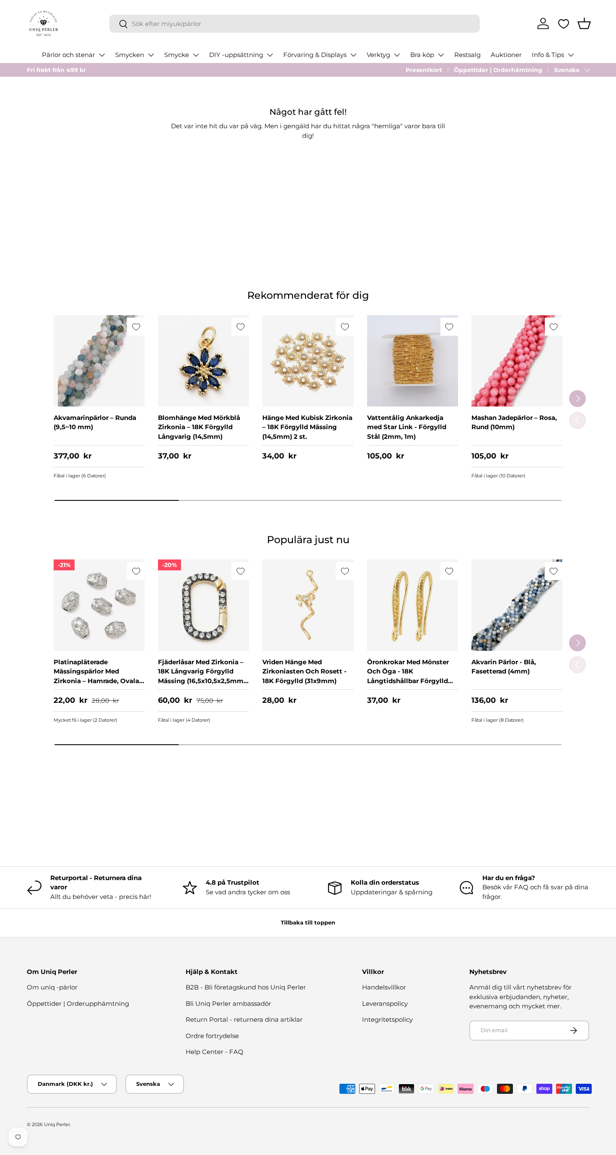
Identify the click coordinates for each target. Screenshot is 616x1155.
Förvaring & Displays (315, 55)
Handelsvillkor (384, 987)
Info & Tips (548, 55)
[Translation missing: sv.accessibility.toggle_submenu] (102, 55)
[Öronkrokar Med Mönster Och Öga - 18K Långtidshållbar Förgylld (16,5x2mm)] (412, 604)
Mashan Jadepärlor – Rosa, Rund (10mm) (514, 422)
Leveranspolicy (385, 1003)
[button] (584, 23)
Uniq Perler (57, 1124)
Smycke (176, 55)
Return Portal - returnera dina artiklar (244, 1019)
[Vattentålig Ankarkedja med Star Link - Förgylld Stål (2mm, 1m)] (412, 360)
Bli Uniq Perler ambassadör (228, 1003)
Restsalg (467, 55)
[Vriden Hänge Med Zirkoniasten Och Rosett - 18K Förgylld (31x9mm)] (307, 604)
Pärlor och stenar (68, 55)
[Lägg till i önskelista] (136, 327)
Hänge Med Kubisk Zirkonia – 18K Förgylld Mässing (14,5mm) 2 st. (307, 427)
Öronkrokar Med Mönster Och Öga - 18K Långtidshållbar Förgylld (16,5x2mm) (408, 676)
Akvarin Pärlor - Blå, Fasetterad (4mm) (503, 667)
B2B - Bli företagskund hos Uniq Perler (246, 987)
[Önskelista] (564, 24)
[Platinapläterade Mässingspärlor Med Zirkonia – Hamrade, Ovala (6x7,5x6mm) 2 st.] (99, 604)
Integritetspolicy (387, 1019)
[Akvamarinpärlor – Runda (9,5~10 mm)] (99, 360)
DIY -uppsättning (236, 55)
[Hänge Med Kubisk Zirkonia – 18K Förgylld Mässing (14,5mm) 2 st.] (307, 360)
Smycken (129, 55)
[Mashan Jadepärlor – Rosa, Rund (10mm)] (516, 360)
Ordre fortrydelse (212, 1036)
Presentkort (424, 70)
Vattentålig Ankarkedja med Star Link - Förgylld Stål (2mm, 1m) (406, 427)
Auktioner (506, 55)
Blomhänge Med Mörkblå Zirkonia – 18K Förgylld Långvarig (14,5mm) (199, 427)
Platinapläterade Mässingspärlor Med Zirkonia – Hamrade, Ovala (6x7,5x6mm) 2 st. (96, 676)
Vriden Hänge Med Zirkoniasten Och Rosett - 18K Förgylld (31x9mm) (304, 671)
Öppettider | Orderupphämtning (78, 1003)
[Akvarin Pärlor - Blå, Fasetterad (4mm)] (516, 604)
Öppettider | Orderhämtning (498, 70)
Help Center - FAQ (214, 1052)
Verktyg (378, 55)
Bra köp (422, 55)
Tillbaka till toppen (308, 922)
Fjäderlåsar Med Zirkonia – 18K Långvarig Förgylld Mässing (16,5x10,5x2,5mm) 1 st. (202, 676)
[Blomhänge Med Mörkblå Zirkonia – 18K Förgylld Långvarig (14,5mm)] (203, 360)
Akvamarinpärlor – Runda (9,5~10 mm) (95, 422)
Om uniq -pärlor (52, 987)
